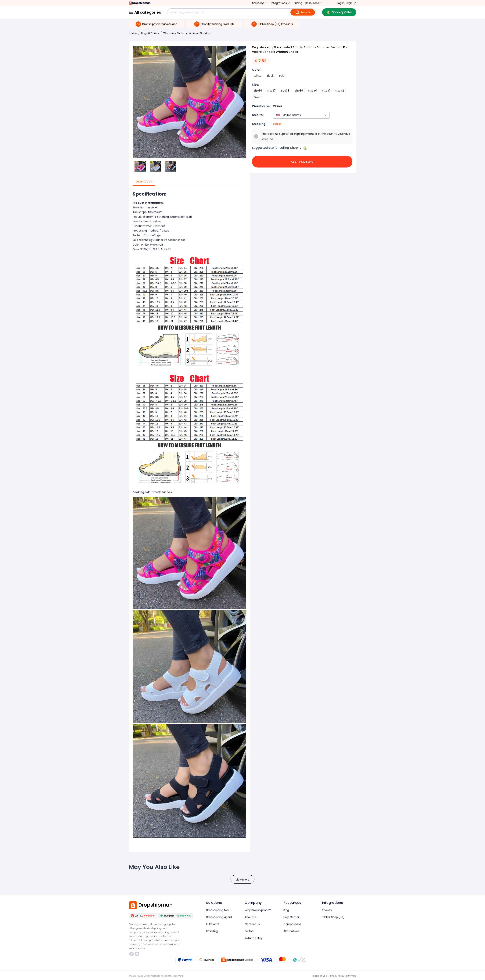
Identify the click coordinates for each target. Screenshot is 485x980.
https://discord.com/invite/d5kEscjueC (137, 954)
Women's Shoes (174, 33)
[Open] (325, 115)
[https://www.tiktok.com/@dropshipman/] (131, 954)
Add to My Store (302, 162)
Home (133, 33)
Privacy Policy (336, 975)
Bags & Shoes (150, 33)
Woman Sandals (199, 33)
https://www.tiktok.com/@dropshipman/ (132, 954)
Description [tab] (144, 181)
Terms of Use (319, 975)
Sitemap (351, 975)
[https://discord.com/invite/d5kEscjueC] (137, 954)
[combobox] (295, 115)
